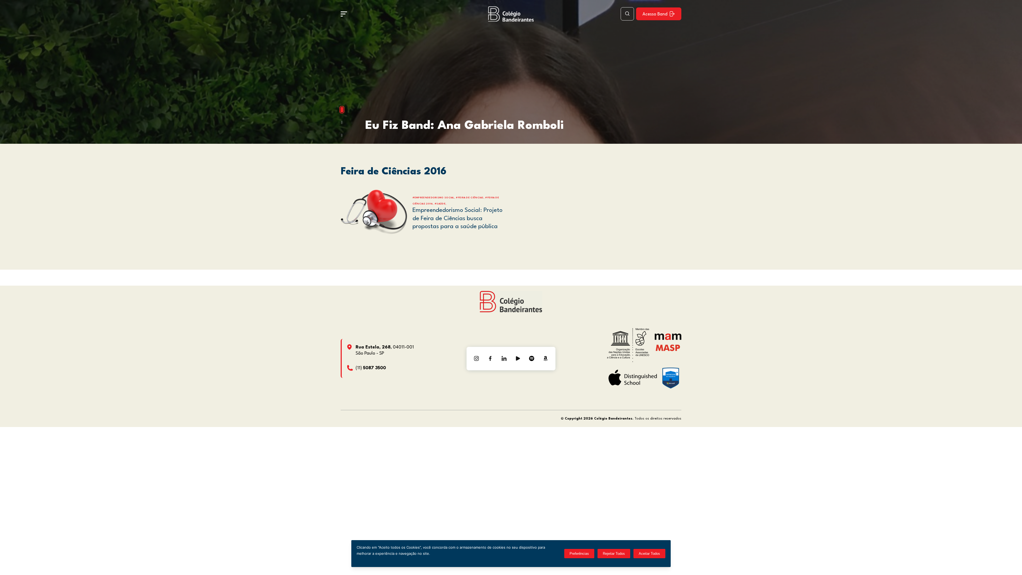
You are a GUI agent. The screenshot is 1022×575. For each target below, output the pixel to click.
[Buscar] (627, 13)
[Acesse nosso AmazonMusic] (545, 358)
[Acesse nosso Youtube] (518, 358)
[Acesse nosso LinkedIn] (504, 358)
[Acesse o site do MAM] (668, 338)
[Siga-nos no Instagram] (476, 358)
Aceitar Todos (649, 554)
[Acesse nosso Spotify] (531, 358)
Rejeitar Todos (614, 554)
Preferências (579, 554)
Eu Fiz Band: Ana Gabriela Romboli (464, 126)
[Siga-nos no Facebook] (490, 358)
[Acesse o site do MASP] (667, 348)
